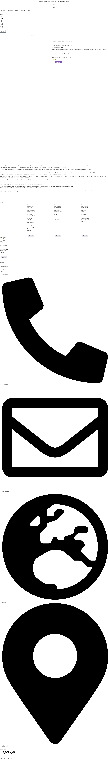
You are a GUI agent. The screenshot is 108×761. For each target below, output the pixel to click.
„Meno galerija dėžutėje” (44, 186)
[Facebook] (7, 752)
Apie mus (23, 10)
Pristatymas (3, 269)
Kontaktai (28, 10)
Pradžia (1, 35)
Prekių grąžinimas (4, 271)
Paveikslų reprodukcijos (15, 35)
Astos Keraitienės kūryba (56, 189)
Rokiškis (11, 758)
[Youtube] (13, 752)
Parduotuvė (3, 10)
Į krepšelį (58, 62)
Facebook (75, 189)
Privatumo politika (4, 274)
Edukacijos (17, 10)
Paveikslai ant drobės (7, 35)
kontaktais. (44, 187)
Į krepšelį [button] (31, 235)
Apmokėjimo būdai (4, 266)
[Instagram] (4, 752)
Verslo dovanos (10, 10)
